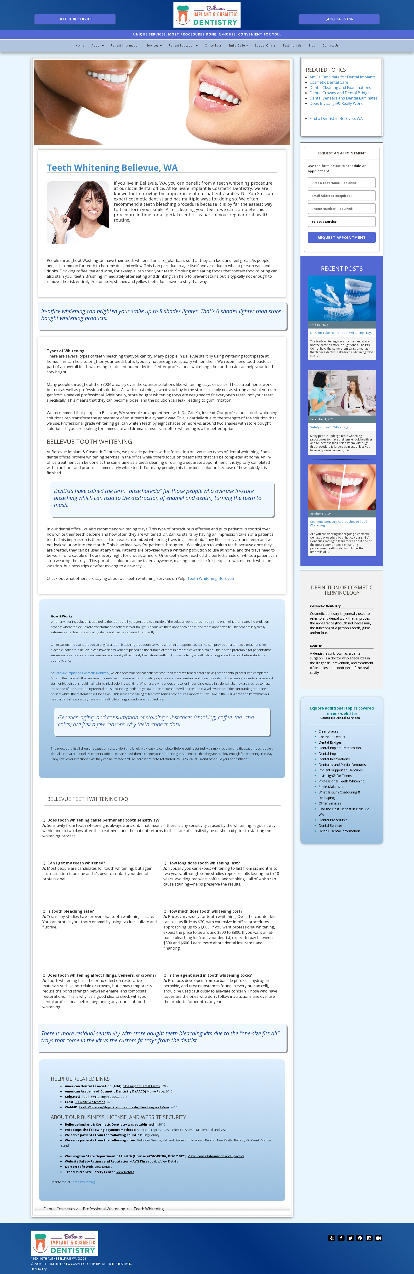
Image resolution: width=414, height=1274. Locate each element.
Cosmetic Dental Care (329, 82)
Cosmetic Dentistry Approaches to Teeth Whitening (339, 523)
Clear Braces (328, 731)
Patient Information (125, 45)
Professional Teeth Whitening (341, 781)
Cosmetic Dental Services (340, 718)
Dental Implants (331, 753)
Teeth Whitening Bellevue (210, 578)
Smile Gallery (238, 45)
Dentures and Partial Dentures (342, 764)
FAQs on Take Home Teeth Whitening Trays (341, 332)
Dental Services (331, 825)
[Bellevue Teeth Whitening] (162, 102)
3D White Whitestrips (90, 1102)
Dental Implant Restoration (340, 748)
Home (79, 45)
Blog (312, 45)
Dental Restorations (334, 759)
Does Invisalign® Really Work (336, 103)
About (96, 45)
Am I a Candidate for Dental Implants (343, 77)
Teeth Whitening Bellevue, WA (112, 167)
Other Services (330, 803)
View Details (169, 1161)
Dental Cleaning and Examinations (340, 87)
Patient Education (182, 45)
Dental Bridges (330, 742)
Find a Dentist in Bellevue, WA (336, 118)
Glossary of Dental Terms (141, 1086)
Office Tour (213, 45)
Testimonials (292, 45)
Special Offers (265, 45)
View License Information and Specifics (216, 1156)
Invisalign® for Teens (335, 775)
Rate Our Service (75, 19)
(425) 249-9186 (339, 19)
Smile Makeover (331, 786)
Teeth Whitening (83, 1182)
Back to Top (39, 1269)
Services (153, 45)
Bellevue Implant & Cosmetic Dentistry (81, 673)
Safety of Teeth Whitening (329, 427)
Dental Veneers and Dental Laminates (344, 98)
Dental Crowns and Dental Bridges (341, 92)
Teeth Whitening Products (100, 1096)
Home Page (155, 1091)
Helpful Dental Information (339, 831)
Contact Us (330, 45)
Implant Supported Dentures (341, 770)
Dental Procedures (333, 820)
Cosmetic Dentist (332, 736)
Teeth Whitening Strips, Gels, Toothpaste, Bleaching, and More (124, 1107)
